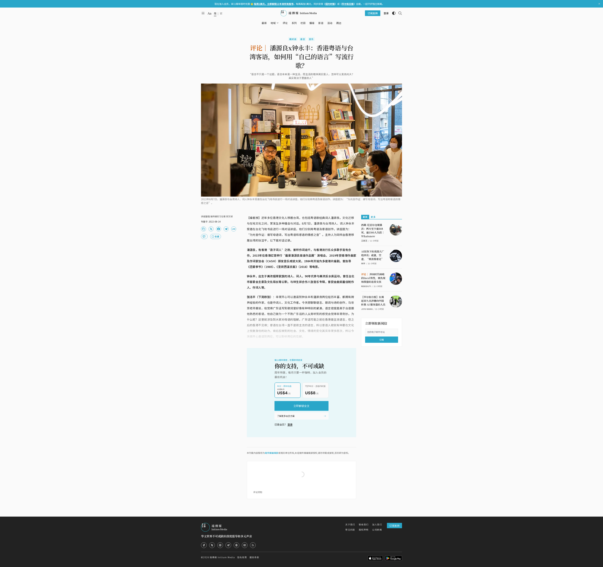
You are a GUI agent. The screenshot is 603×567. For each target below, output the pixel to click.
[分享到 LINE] (233, 228)
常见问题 (350, 529)
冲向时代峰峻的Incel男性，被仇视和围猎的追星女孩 (373, 278)
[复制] (203, 228)
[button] (273, 22)
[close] (599, 3)
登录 (290, 424)
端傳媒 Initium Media (222, 557)
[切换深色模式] (392, 13)
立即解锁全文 (301, 405)
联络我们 (364, 524)
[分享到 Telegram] (226, 228)
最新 (365, 216)
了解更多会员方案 (286, 416)
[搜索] (399, 13)
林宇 (363, 263)
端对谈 (292, 39)
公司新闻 (377, 529)
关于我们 (350, 524)
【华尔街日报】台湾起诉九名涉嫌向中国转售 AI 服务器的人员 (373, 300)
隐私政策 (242, 557)
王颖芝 (364, 240)
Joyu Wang (367, 308)
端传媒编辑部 (271, 452)
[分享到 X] (211, 228)
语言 (302, 39)
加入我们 (377, 524)
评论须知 (257, 492)
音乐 (311, 39)
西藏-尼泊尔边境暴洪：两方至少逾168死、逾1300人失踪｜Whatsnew (372, 230)
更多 (373, 216)
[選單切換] (277, 23)
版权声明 (364, 529)
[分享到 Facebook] (218, 228)
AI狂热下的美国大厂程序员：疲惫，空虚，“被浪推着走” (372, 255)
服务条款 (254, 557)
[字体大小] (209, 13)
